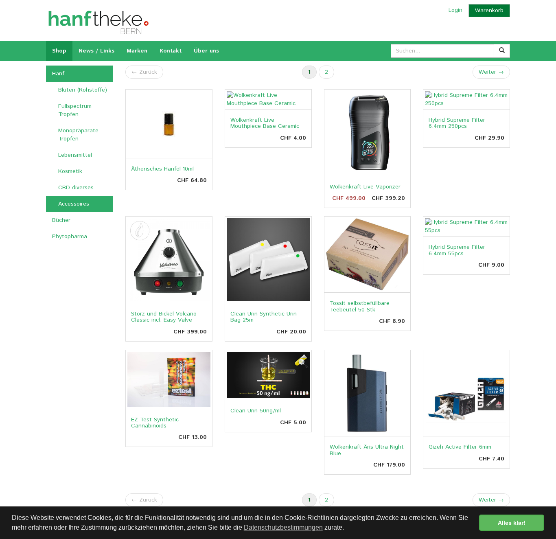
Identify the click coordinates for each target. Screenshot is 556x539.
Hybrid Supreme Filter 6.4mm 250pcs (457, 123)
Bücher (61, 220)
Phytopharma (69, 236)
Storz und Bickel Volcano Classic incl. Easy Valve (164, 317)
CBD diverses (76, 188)
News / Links (96, 51)
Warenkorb (489, 11)
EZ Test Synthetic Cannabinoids (155, 423)
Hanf (58, 74)
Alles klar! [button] (511, 522)
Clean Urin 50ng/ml (255, 411)
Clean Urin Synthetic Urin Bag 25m (263, 317)
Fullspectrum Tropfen (75, 110)
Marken (137, 51)
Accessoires (73, 204)
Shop (59, 51)
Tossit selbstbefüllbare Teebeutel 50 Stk (360, 306)
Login (455, 10)
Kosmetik (70, 171)
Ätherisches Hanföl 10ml (162, 169)
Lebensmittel (75, 155)
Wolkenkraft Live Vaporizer (365, 187)
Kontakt (171, 51)
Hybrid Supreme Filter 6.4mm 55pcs (457, 250)
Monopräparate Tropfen (78, 135)
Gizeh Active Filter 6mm (460, 447)
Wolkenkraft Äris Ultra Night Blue (367, 450)
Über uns (206, 51)
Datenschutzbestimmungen (283, 527)
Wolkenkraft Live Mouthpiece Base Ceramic (264, 123)
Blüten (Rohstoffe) (82, 90)
